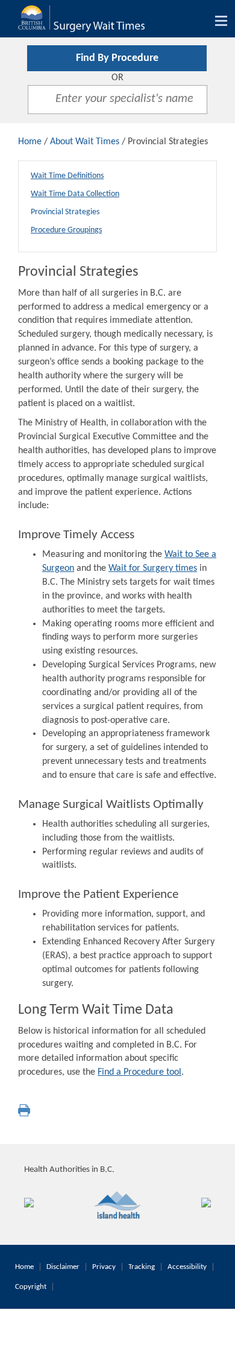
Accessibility (187, 1267)
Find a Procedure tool (139, 1072)
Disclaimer (63, 1267)
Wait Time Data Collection (75, 194)
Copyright (30, 1287)
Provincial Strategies (65, 212)
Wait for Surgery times (152, 568)
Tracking (141, 1267)
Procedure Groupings (66, 230)
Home (30, 142)
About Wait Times (84, 142)
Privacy (104, 1267)
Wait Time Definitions (67, 175)
